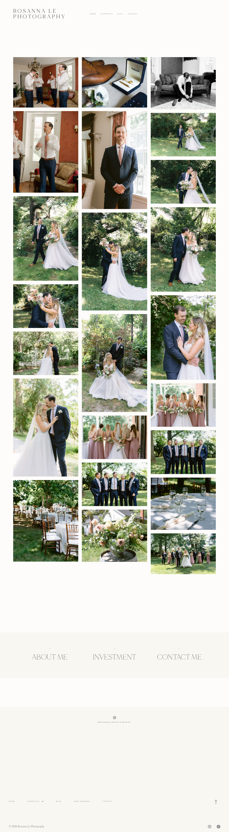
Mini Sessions (82, 801)
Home (93, 14)
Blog (120, 14)
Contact (133, 14)
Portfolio (107, 14)
